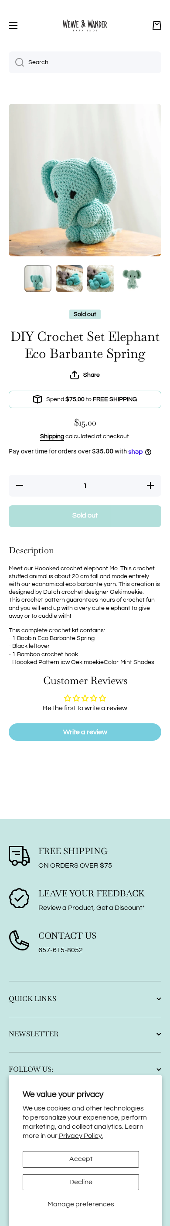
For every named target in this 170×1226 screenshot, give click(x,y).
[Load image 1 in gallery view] (37, 278)
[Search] (16, 62)
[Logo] (85, 25)
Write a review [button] (85, 732)
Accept (80, 1158)
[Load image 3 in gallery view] (100, 278)
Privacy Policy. (81, 1135)
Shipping (52, 436)
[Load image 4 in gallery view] (132, 278)
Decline (80, 1181)
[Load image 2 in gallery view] (69, 278)
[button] (157, 25)
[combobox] (85, 62)
